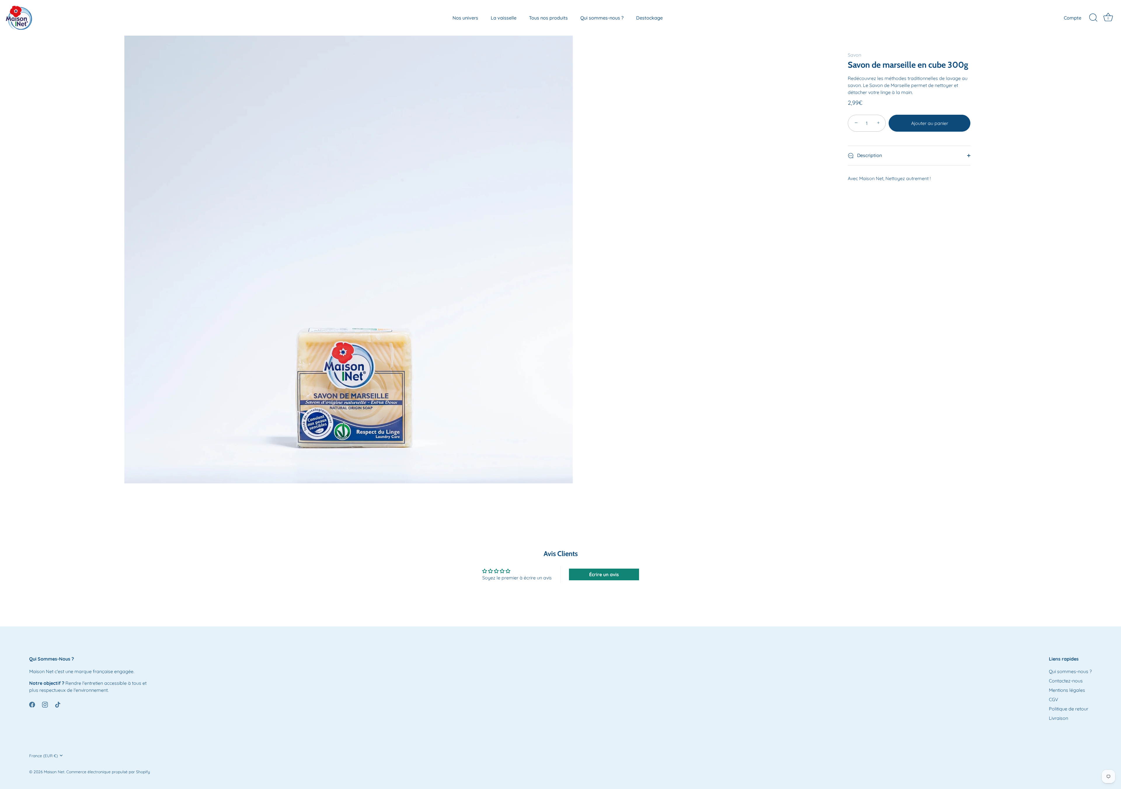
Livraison (1058, 718)
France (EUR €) (43, 755)
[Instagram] (45, 704)
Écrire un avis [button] (604, 574)
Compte (1072, 18)
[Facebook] (32, 704)
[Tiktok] (58, 704)
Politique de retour (1068, 709)
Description (869, 155)
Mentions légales (1067, 690)
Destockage (649, 18)
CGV (1053, 699)
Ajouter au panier (929, 123)
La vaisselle (503, 18)
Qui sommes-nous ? (602, 18)
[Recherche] (1093, 17)
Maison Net (54, 771)
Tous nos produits (548, 18)
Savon (854, 55)
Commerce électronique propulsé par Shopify (108, 771)
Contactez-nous (1066, 681)
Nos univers (465, 18)
